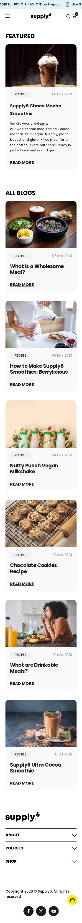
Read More (22, 162)
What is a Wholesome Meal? (37, 269)
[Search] (68, 16)
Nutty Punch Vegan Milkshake (34, 468)
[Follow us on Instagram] (41, 911)
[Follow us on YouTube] (54, 911)
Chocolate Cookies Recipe (33, 568)
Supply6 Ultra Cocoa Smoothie (35, 767)
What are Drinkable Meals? (34, 667)
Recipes (20, 94)
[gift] (72, 900)
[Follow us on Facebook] (28, 911)
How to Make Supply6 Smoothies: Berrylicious (39, 369)
